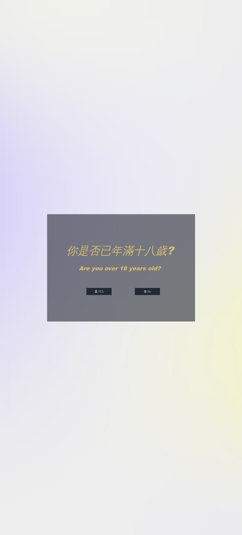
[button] (99, 291)
